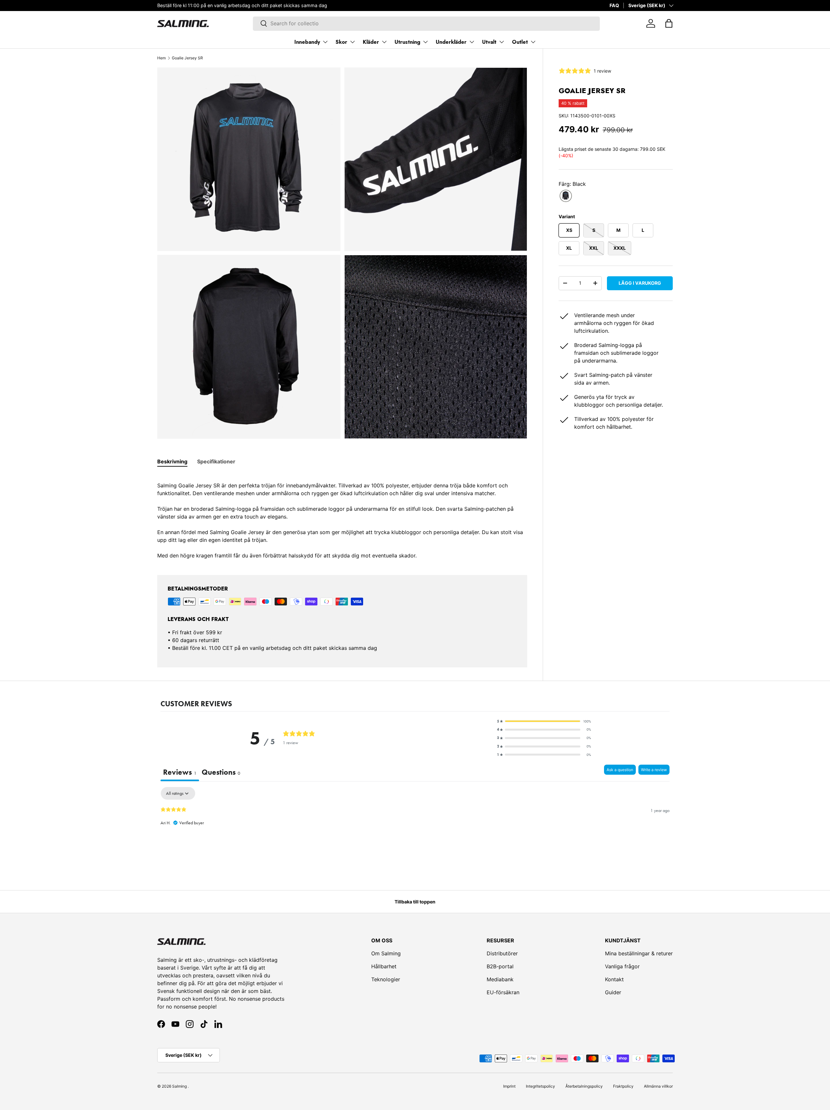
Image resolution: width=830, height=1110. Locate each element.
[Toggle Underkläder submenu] (472, 42)
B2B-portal (500, 966)
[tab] (172, 461)
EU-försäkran (503, 992)
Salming (179, 1086)
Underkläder (451, 42)
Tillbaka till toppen (415, 901)
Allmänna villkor (658, 1086)
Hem (161, 57)
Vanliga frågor (622, 966)
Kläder (371, 42)
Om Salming (386, 953)
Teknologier (385, 979)
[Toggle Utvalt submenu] (501, 42)
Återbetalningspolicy (584, 1086)
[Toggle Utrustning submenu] (425, 42)
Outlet (520, 42)
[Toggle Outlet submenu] (533, 42)
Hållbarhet (384, 966)
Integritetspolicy (540, 1086)
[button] (669, 23)
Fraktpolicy (623, 1086)
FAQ (614, 5)
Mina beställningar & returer (639, 953)
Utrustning (407, 42)
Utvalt (489, 42)
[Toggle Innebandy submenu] (325, 42)
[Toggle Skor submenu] (352, 42)
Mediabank (500, 979)
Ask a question (620, 769)
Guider (613, 992)
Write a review (654, 769)
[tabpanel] (342, 516)
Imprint (509, 1086)
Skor (341, 42)
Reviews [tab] (179, 772)
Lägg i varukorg (640, 282)
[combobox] (426, 23)
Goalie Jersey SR (187, 57)
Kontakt (614, 979)
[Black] (566, 195)
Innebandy (307, 42)
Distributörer (502, 953)
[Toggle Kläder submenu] (384, 42)
